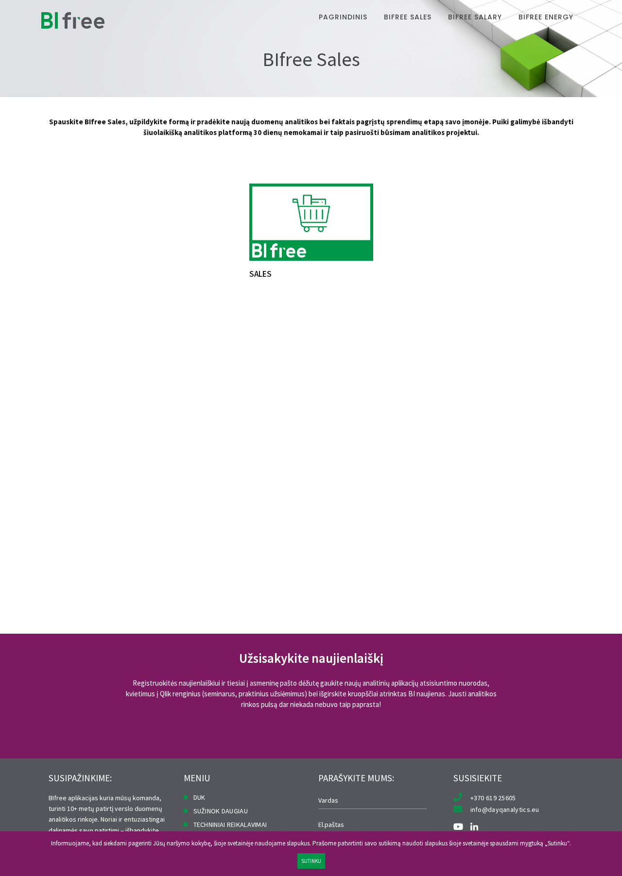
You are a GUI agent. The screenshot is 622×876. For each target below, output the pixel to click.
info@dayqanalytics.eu (504, 809)
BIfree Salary (475, 17)
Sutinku (311, 861)
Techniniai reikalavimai (230, 824)
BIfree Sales (408, 17)
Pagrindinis (343, 17)
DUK (199, 797)
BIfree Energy (545, 17)
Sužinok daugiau (220, 811)
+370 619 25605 (493, 797)
